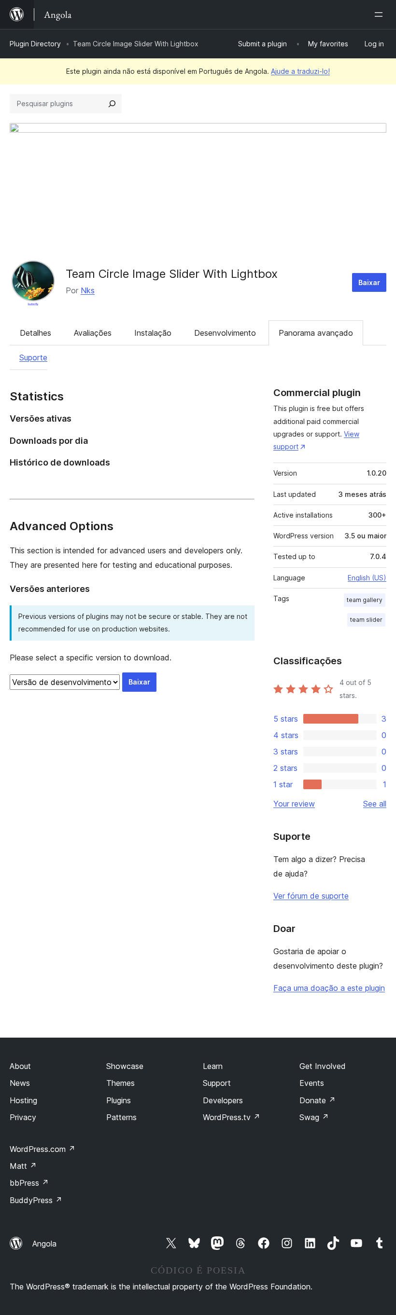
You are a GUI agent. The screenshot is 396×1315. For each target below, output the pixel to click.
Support (217, 1083)
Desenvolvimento (225, 333)
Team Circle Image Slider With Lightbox (172, 274)
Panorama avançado (316, 333)
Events (311, 1083)
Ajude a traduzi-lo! (300, 71)
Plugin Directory (35, 44)
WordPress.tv (231, 1117)
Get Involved (322, 1066)
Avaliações (93, 333)
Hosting (23, 1100)
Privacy (23, 1117)
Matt (23, 1166)
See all (374, 803)
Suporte (33, 357)
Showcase (124, 1066)
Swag (314, 1117)
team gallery (364, 599)
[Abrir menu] (380, 14)
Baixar (369, 282)
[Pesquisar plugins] (112, 103)
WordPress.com (42, 1149)
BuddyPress (36, 1200)
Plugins (118, 1100)
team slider (366, 619)
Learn (213, 1066)
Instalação (152, 333)
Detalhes (35, 333)
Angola (44, 1243)
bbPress (29, 1183)
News (20, 1083)
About (20, 1066)
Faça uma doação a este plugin (329, 988)
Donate (317, 1100)
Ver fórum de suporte (311, 896)
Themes (120, 1083)
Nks (88, 290)
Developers (223, 1100)
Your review (294, 803)
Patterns (121, 1117)
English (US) (367, 578)
